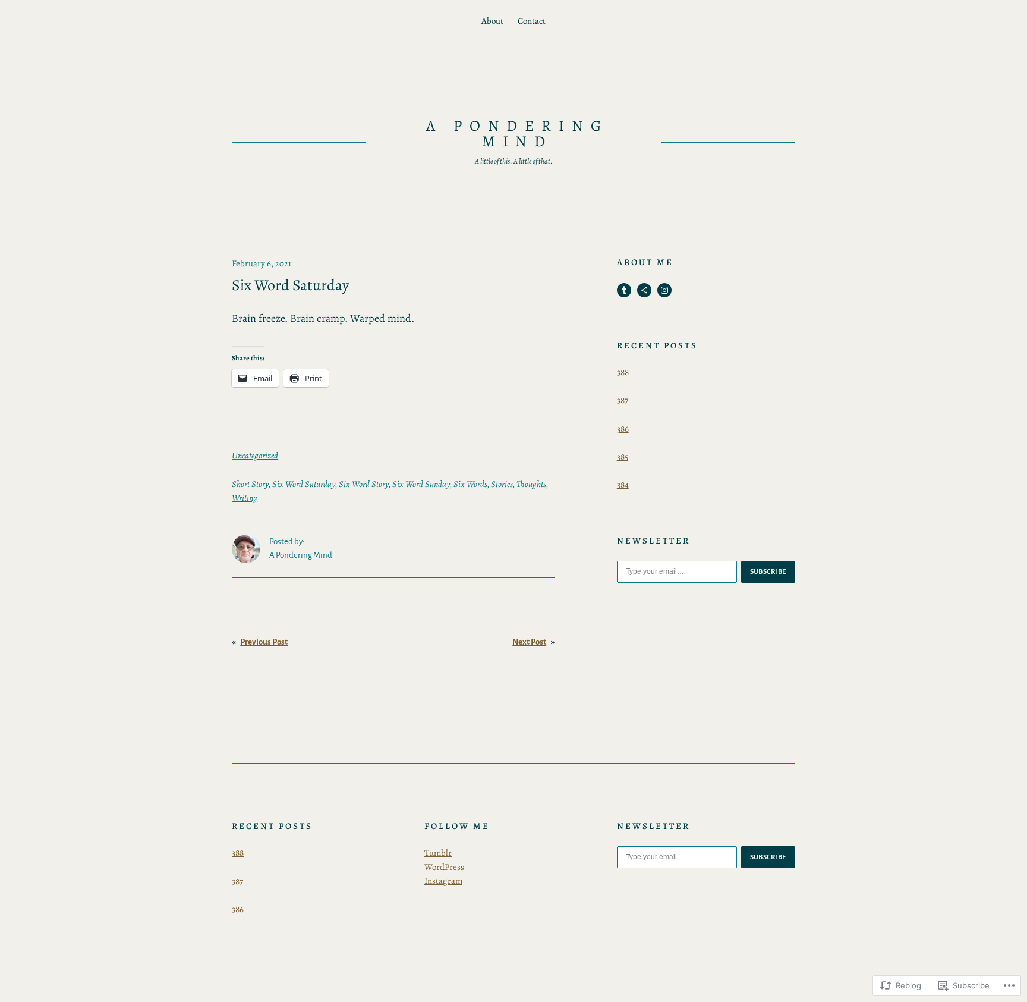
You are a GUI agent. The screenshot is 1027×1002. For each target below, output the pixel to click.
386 (623, 429)
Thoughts (531, 484)
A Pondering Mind (517, 133)
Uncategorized (255, 455)
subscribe (768, 571)
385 (622, 457)
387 (622, 400)
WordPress (444, 867)
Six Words (470, 484)
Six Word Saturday (303, 484)
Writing (244, 498)
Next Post (529, 641)
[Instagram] (664, 290)
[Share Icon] (644, 290)
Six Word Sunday (421, 484)
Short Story (250, 484)
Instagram (443, 881)
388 (623, 372)
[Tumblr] (624, 290)
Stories (502, 484)
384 (623, 485)
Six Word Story (364, 484)
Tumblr (438, 853)
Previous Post (264, 641)
